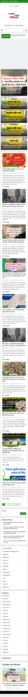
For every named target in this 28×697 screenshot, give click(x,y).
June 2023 (5, 643)
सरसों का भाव (5, 584)
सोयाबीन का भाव (6, 587)
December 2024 (6, 601)
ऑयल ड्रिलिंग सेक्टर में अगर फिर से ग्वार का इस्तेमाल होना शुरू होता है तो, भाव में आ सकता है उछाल (13, 379)
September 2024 (7, 604)
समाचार (4, 581)
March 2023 (6, 652)
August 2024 (6, 607)
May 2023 (5, 646)
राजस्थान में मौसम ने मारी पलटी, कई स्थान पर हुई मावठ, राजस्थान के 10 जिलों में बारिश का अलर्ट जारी (12, 1)
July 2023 (5, 640)
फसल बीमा (5, 569)
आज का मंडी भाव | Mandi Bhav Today (11, 166)
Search (4, 511)
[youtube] (18, 6)
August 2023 (6, 637)
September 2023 (7, 634)
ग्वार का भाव (5, 306)
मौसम (3, 87)
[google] (16, 6)
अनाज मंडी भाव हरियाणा (7, 548)
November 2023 (6, 628)
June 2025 (5, 598)
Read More (4, 186)
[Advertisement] (14, 54)
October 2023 (6, 631)
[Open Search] (23, 30)
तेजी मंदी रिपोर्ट (6, 566)
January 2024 (6, 622)
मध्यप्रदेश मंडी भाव (6, 575)
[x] (14, 6)
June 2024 (5, 610)
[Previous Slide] (24, 1)
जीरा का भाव (5, 563)
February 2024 (6, 619)
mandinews (6, 173)
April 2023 (5, 649)
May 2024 (5, 613)
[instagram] (12, 6)
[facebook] (10, 6)
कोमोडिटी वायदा (6, 557)
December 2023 (6, 625)
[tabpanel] (14, 678)
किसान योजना (5, 554)
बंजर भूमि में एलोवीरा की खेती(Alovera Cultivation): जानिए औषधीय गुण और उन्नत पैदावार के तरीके (13, 451)
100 (16, 504)
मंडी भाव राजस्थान (5, 102)
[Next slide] (26, 1)
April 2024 (5, 616)
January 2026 (6, 595)
